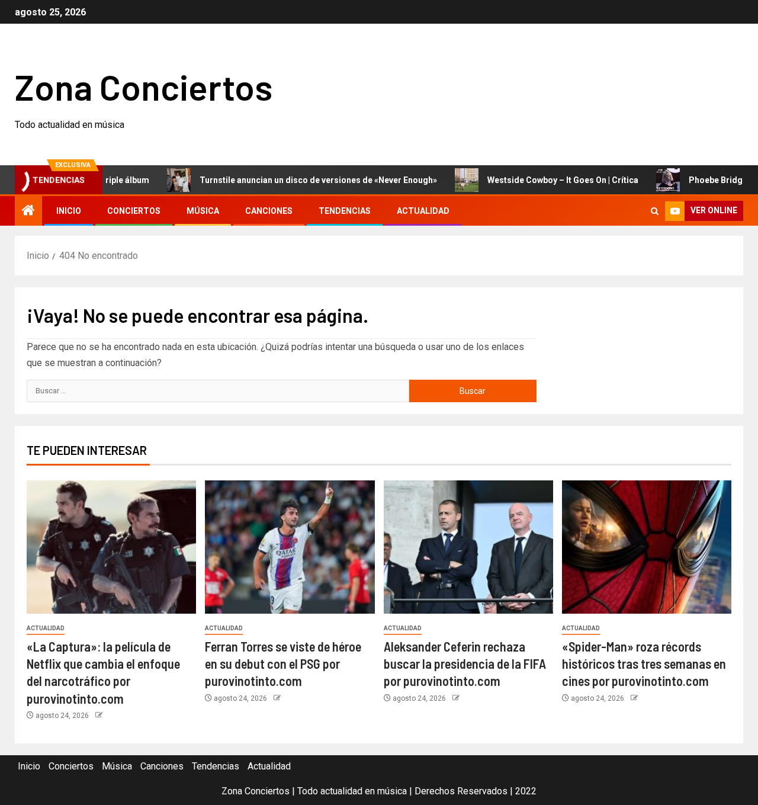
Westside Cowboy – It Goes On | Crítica (543, 180)
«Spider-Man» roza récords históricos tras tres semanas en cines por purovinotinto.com (644, 664)
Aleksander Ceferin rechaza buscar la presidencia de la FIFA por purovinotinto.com (465, 664)
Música (203, 211)
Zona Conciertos (143, 86)
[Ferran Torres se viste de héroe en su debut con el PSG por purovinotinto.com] (289, 547)
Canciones (269, 211)
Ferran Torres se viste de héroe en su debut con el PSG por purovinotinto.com (283, 664)
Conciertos (133, 211)
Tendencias (345, 211)
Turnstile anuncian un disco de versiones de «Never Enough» (298, 180)
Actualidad (423, 211)
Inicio (68, 211)
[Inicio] (28, 211)
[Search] (654, 211)
